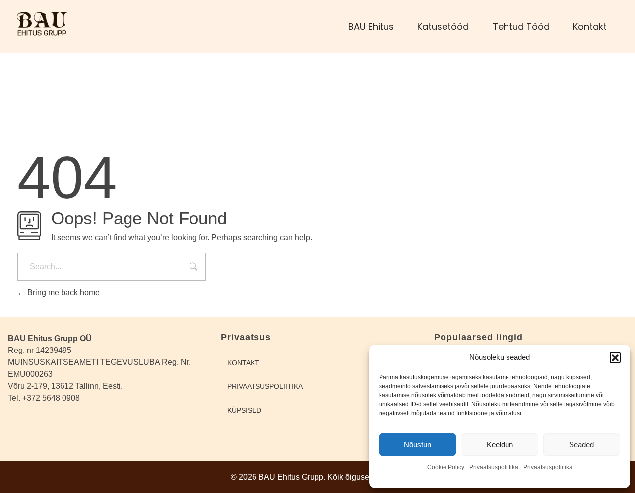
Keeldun (500, 444)
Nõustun (417, 444)
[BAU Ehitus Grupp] (58, 24)
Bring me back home (62, 292)
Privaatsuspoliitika (493, 467)
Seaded (581, 444)
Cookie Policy (445, 467)
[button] (615, 357)
